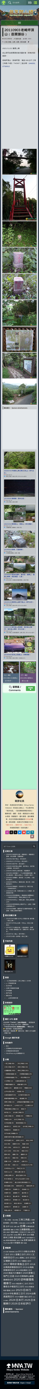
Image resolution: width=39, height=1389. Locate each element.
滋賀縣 (15, 1193)
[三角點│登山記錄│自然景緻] (19, 15)
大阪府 (6, 1189)
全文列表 (9, 985)
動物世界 (29, 1186)
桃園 (23, 1144)
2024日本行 (16, 1300)
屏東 (22, 1158)
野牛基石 (7, 1105)
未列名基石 (7, 1140)
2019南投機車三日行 (24, 1270)
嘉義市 (23, 1154)
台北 (5, 1144)
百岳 (13, 1165)
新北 (27, 1140)
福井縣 (24, 1193)
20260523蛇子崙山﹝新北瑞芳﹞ (16, 859)
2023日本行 (23, 1290)
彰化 (14, 1151)
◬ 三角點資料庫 (11, 983)
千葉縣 (25, 1210)
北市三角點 (17, 1119)
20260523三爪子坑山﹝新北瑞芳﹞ (17, 861)
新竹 (5, 1147)
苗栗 (17, 42)
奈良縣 (24, 1189)
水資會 (19, 1091)
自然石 (15, 1126)
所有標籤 (9, 990)
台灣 (13, 42)
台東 (23, 1161)
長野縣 (6, 1200)
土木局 (16, 1105)
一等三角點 (7, 1063)
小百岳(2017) (25, 1165)
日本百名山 (7, 1168)
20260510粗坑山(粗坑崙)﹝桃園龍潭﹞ (18, 870)
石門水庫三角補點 (10, 1133)
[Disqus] (19, 716)
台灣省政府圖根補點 (23, 1102)
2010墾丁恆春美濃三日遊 (10, 1251)
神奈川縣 (17, 1203)
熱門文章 (9, 993)
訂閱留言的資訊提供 (12, 1051)
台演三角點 (7, 1116)
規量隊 (15, 1130)
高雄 (13, 1158)
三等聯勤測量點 (9, 1077)
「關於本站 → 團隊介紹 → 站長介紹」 (18, 825)
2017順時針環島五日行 (16, 1264)
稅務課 (6, 1130)
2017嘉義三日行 (24, 1261)
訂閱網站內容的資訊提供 (14, 1048)
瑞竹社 (6, 1112)
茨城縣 (26, 1203)
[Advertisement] (19, 81)
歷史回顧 (23, 42)
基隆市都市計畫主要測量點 (12, 1137)
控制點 (18, 1116)
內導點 (28, 1116)
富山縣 (15, 1196)
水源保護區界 (8, 1095)
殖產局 (6, 1088)
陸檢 (22, 1109)
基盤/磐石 (20, 1084)
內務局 (6, 1119)
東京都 (6, 1203)
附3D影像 (7, 1179)
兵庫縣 (15, 1189)
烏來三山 (7, 1172)
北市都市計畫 (22, 1095)
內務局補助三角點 (10, 1109)
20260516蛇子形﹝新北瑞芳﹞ (16, 863)
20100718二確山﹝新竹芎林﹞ (16, 934)
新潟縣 (24, 1196)
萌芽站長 (18, 38)
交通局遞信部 (19, 1081)
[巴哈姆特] (32, 832)
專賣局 (26, 1088)
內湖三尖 (19, 1168)
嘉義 (13, 1154)
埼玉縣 (25, 1200)
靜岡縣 (16, 1210)
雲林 (5, 1154)
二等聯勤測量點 (24, 1074)
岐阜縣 (6, 1207)
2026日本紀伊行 (21, 1303)
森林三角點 (21, 1070)
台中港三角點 (27, 1126)
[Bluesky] (19, 832)
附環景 (6, 1182)
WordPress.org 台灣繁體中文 (15, 1053)
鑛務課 (16, 1088)
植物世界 (19, 1186)
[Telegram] (28, 832)
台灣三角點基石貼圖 (12, 988)
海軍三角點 (7, 1102)
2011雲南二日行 (22, 1258)
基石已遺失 (19, 1175)
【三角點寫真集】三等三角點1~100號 (18, 980)
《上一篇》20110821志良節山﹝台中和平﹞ (10, 678)
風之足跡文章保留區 (21, 1182)
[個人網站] (32, 836)
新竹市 (15, 1147)
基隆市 (14, 1144)
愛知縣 (15, 1207)
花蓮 (14, 1161)
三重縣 (24, 1207)
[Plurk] (24, 832)
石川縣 (6, 1196)
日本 (5, 1165)
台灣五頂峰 (7, 1175)
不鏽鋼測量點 (8, 1084)
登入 (7, 1046)
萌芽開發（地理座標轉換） (15, 1028)
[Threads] (11, 832)
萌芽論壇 (30, 688)
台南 (5, 1158)
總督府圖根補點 (9, 1098)
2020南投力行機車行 (12, 1273)
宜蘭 (5, 1161)
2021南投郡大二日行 (20, 1283)
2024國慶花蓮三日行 (23, 1297)
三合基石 (28, 1105)
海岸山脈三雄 (18, 1172)
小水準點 (7, 1081)
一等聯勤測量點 (9, 1074)
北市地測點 (7, 1123)
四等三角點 (21, 1067)
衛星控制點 (19, 1123)
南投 (23, 1151)
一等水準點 (23, 1077)
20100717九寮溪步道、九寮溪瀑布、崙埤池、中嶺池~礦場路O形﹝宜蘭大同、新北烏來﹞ (20, 929)
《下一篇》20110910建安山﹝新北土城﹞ (26, 678)
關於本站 (9, 995)
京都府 (6, 1193)
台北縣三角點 (17, 1112)
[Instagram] (7, 832)
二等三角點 (20, 1063)
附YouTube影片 (20, 1179)
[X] (15, 832)
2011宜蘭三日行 (18, 1254)
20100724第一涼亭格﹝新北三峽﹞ (17, 936)
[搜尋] (34, 846)
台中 (5, 1151)
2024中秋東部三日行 (14, 1293)
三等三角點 (7, 42)
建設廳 (22, 1098)
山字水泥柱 (7, 1091)
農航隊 (6, 1126)
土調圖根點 (7, 1070)
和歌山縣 (7, 1210)
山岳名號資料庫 (13, 998)
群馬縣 (15, 1200)
